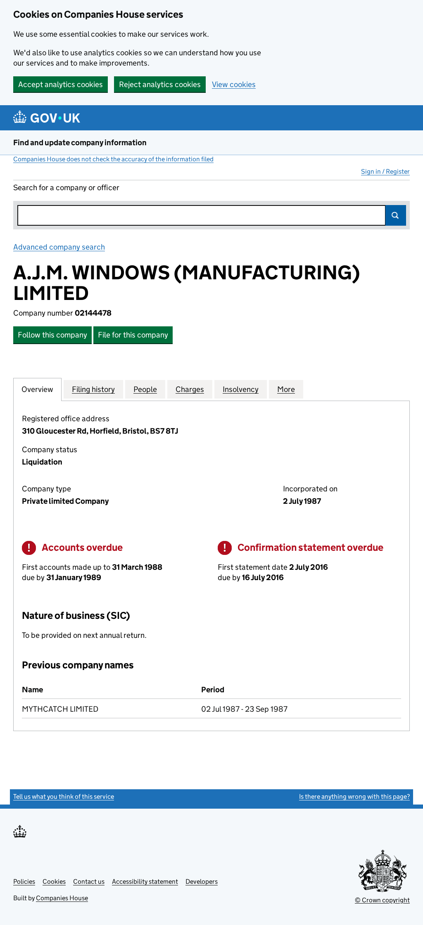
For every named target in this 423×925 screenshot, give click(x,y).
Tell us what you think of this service (63, 796)
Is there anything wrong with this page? (354, 796)
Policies (24, 881)
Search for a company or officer (66, 187)
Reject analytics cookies (160, 84)
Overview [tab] (37, 389)
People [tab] (145, 389)
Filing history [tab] (93, 389)
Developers (201, 881)
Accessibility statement (145, 881)
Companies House (62, 898)
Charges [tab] (190, 389)
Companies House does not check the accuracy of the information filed (113, 159)
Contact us (89, 881)
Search (395, 215)
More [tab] (286, 389)
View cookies (234, 84)
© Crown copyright (382, 900)
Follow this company (52, 335)
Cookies (54, 881)
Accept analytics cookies (60, 84)
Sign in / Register (385, 171)
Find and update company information (80, 142)
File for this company (133, 335)
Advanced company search (59, 247)
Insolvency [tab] (241, 389)
